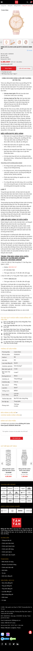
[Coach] (29, 493)
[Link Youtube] (6, 644)
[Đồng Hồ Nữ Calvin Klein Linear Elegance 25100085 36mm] (24, 465)
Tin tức (4, 573)
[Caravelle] (29, 497)
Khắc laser (5, 597)
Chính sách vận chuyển (8, 554)
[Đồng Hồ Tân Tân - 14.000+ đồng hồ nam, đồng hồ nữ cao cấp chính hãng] (16, 2)
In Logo (4, 600)
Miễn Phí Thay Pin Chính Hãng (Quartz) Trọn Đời (17, 339)
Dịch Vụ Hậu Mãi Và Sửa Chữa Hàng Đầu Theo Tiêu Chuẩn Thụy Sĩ (17, 322)
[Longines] (23, 489)
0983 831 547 (8, 622)
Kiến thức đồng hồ (7, 576)
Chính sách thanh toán (8, 546)
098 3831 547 (13, 267)
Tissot (19, 627)
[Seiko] (29, 501)
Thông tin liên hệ (6, 540)
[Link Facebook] (2, 644)
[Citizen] (4, 489)
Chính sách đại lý (7, 552)
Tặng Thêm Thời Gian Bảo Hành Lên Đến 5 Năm (18, 337)
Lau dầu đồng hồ (6, 591)
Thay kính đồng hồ (7, 588)
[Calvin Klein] (10, 497)
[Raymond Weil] (23, 501)
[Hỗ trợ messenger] (8, 634)
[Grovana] (23, 497)
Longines (13, 627)
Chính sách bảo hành (8, 543)
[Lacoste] (16, 493)
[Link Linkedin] (17, 644)
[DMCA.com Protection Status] (13, 640)
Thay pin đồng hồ (7, 585)
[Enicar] (10, 501)
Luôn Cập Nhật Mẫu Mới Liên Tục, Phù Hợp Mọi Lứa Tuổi (17, 326)
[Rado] (4, 497)
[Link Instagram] (10, 644)
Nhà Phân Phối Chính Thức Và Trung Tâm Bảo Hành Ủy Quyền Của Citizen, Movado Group (17, 330)
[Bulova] (16, 489)
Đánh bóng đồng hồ (7, 594)
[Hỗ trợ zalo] (2, 634)
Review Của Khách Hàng (9, 564)
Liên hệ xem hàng (24, 68)
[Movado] (10, 489)
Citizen (3, 627)
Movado (8, 627)
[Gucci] (16, 501)
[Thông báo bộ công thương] (5, 640)
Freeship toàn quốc (7, 72)
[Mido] (4, 501)
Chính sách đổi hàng (8, 549)
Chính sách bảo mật (7, 567)
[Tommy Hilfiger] (23, 493)
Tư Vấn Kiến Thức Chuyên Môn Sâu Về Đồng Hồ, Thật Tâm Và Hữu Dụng (18, 342)
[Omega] (4, 493)
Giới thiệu (4, 570)
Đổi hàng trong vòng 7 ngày (9, 73)
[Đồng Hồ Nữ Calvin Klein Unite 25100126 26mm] (8, 465)
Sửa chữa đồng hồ (7, 583)
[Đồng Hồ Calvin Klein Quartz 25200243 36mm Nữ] (16, 38)
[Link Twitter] (13, 644)
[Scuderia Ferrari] (10, 493)
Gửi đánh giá (17, 438)
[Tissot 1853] (29, 489)
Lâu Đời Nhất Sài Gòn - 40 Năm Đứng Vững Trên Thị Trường (18, 334)
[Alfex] (16, 497)
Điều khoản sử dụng (7, 561)
